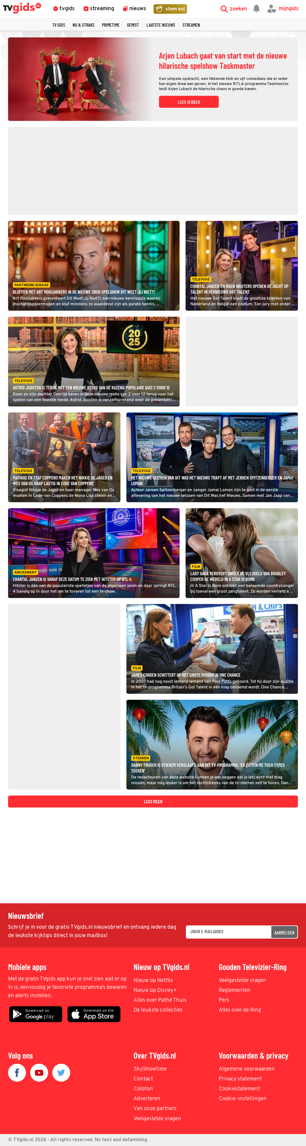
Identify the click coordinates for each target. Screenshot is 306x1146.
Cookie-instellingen (243, 1098)
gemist (133, 25)
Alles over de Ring (240, 1010)
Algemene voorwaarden (247, 1069)
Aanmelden (284, 932)
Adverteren (147, 1098)
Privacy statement (240, 1079)
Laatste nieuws (160, 25)
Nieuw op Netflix (153, 980)
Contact (143, 1079)
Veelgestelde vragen (242, 980)
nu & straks (83, 25)
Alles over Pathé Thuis (160, 1000)
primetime (111, 25)
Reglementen (234, 990)
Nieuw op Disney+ (155, 990)
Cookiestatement (239, 1089)
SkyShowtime (150, 1069)
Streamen (191, 25)
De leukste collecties (158, 1010)
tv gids (58, 25)
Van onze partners (155, 1108)
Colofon (143, 1089)
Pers (224, 1000)
